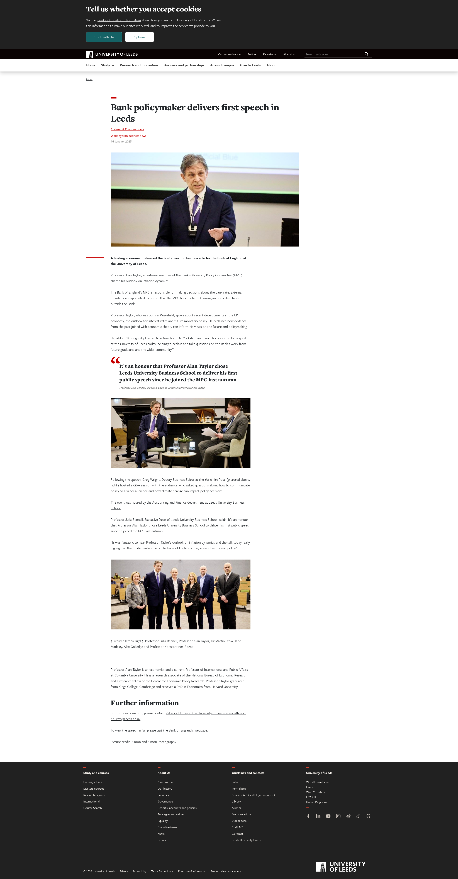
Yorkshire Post (215, 479)
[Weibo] (348, 816)
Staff (250, 54)
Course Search (92, 808)
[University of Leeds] (345, 867)
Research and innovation (139, 65)
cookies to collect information (119, 20)
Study (105, 65)
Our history (165, 788)
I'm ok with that (104, 37)
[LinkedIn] (318, 816)
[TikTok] (358, 816)
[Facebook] (308, 816)
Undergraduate (92, 782)
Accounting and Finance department (178, 502)
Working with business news (128, 135)
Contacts (237, 833)
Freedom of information (192, 871)
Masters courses (93, 788)
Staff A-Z (237, 827)
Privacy (124, 871)
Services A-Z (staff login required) (253, 795)
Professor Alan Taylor (126, 669)
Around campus (222, 65)
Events (162, 840)
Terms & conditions (162, 871)
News (89, 79)
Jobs (235, 782)
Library (236, 801)
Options (139, 37)
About (271, 65)
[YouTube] (328, 816)
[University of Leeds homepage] (112, 54)
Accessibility (139, 871)
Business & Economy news (127, 129)
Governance (165, 801)
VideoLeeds (239, 820)
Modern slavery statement (226, 871)
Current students (228, 54)
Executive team (167, 827)
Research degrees (94, 795)
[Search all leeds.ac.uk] (366, 54)
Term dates (239, 788)
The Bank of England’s (126, 292)
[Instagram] (338, 816)
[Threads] (368, 816)
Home (90, 65)
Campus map (166, 782)
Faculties (268, 54)
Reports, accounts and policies (177, 808)
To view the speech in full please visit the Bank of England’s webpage (159, 730)
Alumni (287, 54)
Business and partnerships (184, 65)
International (91, 801)
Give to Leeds (250, 65)
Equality (163, 820)
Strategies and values (171, 814)
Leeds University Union (246, 840)
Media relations (241, 814)
